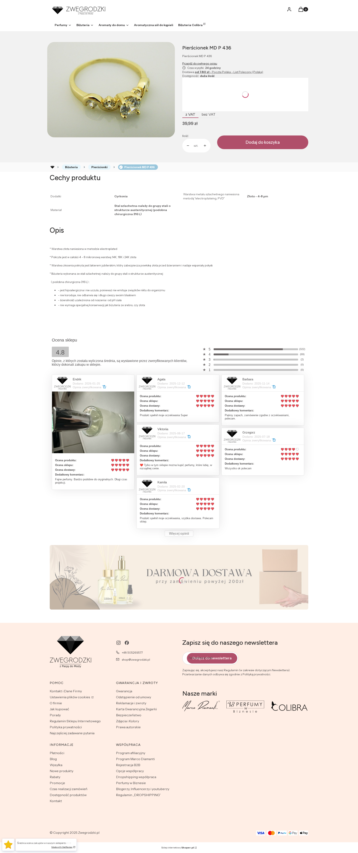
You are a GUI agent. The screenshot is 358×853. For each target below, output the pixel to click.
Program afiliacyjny (130, 753)
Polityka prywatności (66, 727)
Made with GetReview (62, 847)
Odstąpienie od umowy (133, 697)
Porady (55, 715)
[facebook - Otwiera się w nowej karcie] (126, 642)
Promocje (57, 783)
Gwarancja (124, 691)
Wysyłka (56, 765)
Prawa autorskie (128, 727)
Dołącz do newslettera (212, 658)
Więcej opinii (179, 533)
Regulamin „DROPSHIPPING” (138, 795)
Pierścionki (99, 167)
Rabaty (55, 777)
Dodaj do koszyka (263, 142)
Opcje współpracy (130, 771)
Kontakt (56, 801)
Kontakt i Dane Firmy (66, 691)
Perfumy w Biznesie (131, 783)
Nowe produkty (61, 771)
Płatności (57, 753)
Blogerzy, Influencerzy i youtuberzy (142, 789)
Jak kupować (59, 709)
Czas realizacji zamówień (68, 789)
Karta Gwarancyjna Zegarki (136, 709)
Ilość (185, 136)
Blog (53, 759)
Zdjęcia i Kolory (127, 721)
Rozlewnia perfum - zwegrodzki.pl (52, 167)
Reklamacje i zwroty (131, 703)
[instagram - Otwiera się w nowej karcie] (118, 642)
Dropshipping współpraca (136, 777)
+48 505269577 (132, 652)
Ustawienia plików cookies (70, 697)
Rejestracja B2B (128, 765)
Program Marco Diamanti (135, 759)
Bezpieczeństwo (128, 715)
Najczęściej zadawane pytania (72, 733)
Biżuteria (71, 167)
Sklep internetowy (177, 847)
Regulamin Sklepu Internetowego (75, 721)
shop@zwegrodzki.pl (136, 659)
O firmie (56, 703)
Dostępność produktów (68, 795)
